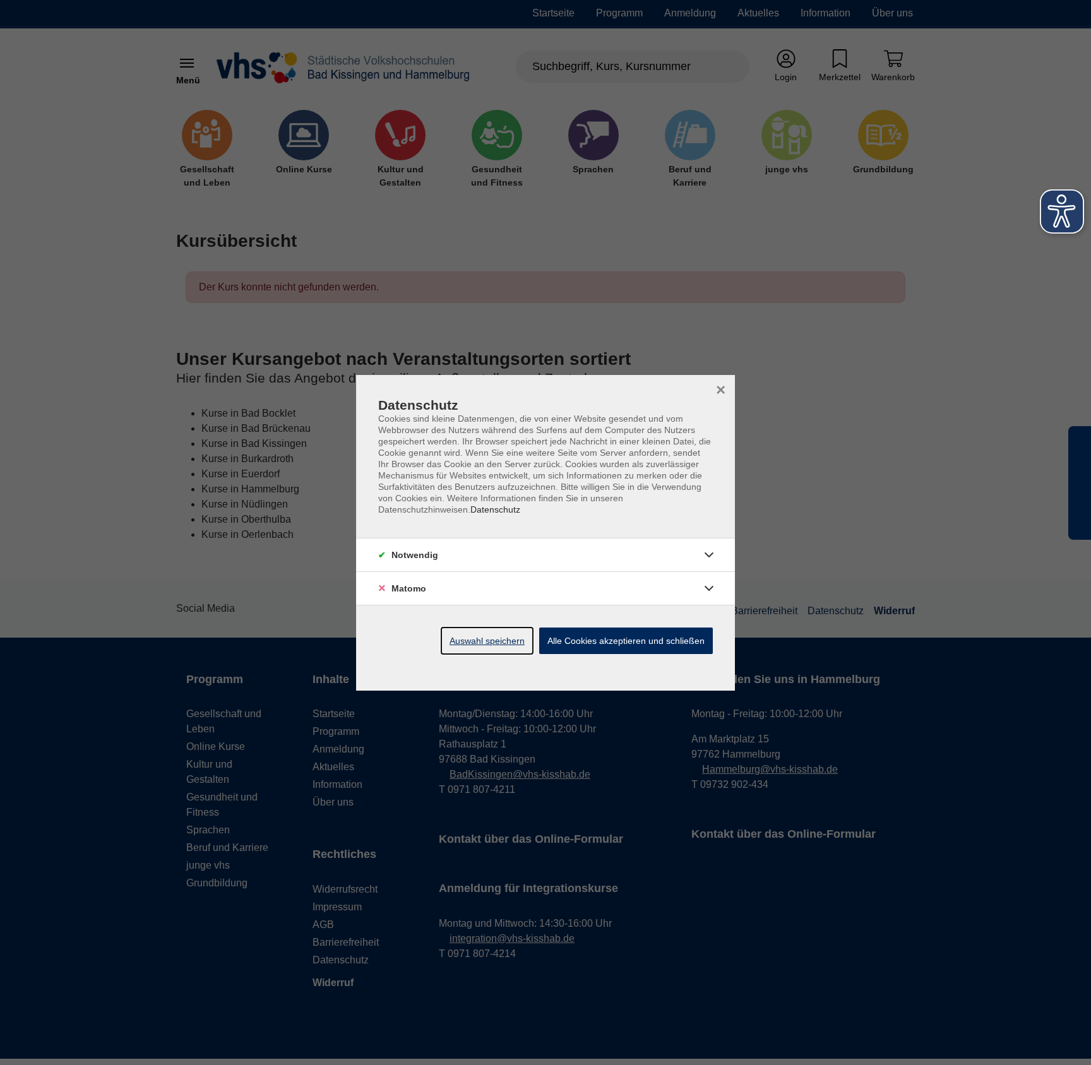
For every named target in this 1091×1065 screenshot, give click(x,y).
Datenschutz (495, 509)
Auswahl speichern (487, 641)
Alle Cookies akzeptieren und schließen (626, 641)
